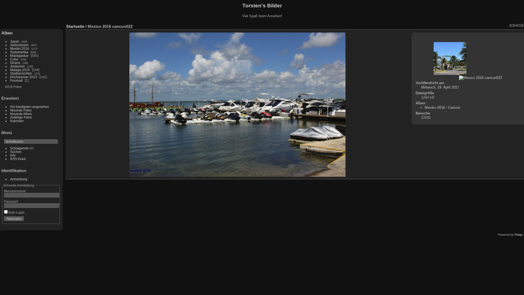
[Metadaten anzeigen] (477, 25)
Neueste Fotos (21, 110)
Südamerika (19, 52)
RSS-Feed (18, 159)
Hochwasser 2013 (23, 77)
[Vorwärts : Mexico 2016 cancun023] (505, 25)
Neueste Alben (21, 114)
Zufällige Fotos (21, 117)
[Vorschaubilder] (491, 25)
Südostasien (19, 45)
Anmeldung (18, 179)
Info (13, 155)
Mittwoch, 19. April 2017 (440, 87)
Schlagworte (19, 148)
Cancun (454, 107)
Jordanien (17, 66)
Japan (14, 41)
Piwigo (518, 234)
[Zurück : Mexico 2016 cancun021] (498, 25)
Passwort (11, 201)
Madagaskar (19, 55)
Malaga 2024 (20, 70)
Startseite (75, 26)
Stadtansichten (21, 73)
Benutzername (15, 191)
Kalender (17, 121)
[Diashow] (470, 25)
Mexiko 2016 (19, 48)
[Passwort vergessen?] (54, 219)
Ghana (15, 62)
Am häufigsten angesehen (29, 106)
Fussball (16, 80)
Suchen (16, 152)
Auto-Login (16, 212)
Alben (7, 33)
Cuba (14, 59)
